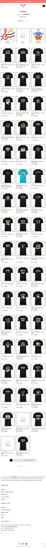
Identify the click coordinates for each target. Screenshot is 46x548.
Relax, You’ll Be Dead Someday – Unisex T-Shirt (38, 429)
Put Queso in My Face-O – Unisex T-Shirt (36, 405)
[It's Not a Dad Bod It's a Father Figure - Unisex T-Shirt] (23, 55)
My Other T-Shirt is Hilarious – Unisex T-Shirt (22, 234)
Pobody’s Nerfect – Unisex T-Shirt (22, 381)
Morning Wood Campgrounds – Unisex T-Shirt (37, 162)
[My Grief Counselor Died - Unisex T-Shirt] (8, 200)
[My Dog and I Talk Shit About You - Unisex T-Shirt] (23, 200)
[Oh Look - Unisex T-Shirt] (23, 298)
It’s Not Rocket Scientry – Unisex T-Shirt (8, 65)
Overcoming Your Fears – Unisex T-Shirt (6, 332)
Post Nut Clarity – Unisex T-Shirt (23, 404)
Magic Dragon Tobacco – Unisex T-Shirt (23, 138)
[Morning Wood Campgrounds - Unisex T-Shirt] (38, 152)
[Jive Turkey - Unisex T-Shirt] (8, 103)
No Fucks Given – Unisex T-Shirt (23, 258)
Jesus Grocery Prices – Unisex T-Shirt (37, 65)
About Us (3, 489)
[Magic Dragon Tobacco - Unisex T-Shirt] (23, 128)
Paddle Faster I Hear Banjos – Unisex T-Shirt (37, 308)
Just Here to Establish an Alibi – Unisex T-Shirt (22, 113)
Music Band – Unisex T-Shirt (37, 185)
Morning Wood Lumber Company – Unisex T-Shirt (6, 186)
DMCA (2, 515)
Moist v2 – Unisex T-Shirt (21, 161)
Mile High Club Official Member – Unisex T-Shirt (7, 138)
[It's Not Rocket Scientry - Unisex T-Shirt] (8, 55)
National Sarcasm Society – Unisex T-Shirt (37, 210)
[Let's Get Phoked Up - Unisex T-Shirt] (38, 103)
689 (29, 460)
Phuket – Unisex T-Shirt (36, 356)
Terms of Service (5, 497)
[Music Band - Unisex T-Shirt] (38, 176)
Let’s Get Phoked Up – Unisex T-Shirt (38, 113)
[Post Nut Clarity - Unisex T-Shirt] (23, 395)
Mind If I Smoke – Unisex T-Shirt (7, 161)
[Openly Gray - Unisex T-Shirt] (23, 322)
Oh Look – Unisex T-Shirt (21, 307)
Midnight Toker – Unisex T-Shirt (37, 137)
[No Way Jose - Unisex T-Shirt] (8, 274)
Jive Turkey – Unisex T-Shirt (7, 113)
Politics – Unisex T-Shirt (6, 404)
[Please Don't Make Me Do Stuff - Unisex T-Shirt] (23, 347)
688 (25, 460)
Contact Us (3, 507)
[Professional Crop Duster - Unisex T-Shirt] (8, 419)
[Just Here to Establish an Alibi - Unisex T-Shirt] (23, 103)
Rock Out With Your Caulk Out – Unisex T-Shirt (23, 453)
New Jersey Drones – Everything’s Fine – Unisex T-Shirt (7, 259)
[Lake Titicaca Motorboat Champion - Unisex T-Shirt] (38, 79)
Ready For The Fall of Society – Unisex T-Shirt (22, 429)
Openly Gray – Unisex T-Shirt (22, 332)
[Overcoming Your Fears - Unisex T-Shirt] (8, 322)
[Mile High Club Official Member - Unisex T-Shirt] (8, 128)
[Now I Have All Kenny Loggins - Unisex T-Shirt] (38, 274)
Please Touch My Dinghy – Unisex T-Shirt (6, 381)
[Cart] (44, 6)
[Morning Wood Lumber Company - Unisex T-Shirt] (8, 176)
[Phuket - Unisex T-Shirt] (38, 347)
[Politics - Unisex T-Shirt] (8, 395)
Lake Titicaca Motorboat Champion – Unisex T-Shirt (37, 89)
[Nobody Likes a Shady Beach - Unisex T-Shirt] (38, 249)
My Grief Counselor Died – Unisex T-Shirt (6, 210)
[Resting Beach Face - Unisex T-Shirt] (8, 443)
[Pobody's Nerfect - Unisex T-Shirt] (23, 371)
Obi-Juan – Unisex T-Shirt (6, 307)
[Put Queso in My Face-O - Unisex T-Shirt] (38, 395)
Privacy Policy (4, 494)
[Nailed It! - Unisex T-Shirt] (38, 224)
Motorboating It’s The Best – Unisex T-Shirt (22, 186)
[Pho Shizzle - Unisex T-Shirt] (8, 347)
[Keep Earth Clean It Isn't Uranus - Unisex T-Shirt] (23, 79)
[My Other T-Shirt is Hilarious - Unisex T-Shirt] (23, 224)
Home (19, 14)
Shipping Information (6, 510)
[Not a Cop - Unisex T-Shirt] (23, 274)
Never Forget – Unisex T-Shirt (7, 234)
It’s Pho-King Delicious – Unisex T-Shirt (8, 89)
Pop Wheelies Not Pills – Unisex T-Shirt (38, 381)
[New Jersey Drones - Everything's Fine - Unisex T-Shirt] (8, 249)
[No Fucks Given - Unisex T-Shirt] (23, 249)
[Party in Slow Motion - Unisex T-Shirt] (38, 322)
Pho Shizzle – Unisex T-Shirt (7, 356)
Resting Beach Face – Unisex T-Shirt (8, 453)
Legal (2, 517)
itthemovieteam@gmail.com (10, 526)
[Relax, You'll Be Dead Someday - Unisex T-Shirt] (38, 419)
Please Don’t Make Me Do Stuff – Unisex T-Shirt (22, 357)
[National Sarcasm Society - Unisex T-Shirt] (38, 200)
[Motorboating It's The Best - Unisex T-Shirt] (23, 176)
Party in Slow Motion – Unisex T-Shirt (38, 332)
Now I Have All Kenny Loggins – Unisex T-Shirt (38, 284)
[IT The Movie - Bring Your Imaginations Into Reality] (23, 6)
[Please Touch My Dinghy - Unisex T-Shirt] (8, 371)
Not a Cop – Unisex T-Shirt (21, 283)
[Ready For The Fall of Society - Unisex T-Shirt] (23, 419)
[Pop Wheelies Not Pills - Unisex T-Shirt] (38, 371)
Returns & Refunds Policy (7, 491)
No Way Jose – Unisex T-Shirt (7, 283)
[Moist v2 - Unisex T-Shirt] (23, 152)
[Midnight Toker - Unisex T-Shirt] (38, 128)
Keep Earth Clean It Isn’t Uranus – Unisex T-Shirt (23, 89)
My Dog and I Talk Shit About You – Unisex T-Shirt (22, 210)
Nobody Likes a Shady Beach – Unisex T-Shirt (38, 259)
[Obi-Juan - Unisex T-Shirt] (8, 298)
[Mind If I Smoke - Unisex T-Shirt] (8, 152)
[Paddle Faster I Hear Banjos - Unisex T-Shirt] (38, 298)
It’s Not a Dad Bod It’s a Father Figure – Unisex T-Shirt (22, 65)
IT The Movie (14, 477)
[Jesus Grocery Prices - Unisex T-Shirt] (38, 55)
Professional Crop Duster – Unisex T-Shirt (6, 429)
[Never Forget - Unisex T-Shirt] (8, 224)
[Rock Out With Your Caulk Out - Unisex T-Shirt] (23, 443)
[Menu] (2, 6)
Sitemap (3, 499)
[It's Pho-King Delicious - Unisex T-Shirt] (8, 79)
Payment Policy (4, 512)
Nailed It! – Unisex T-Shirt (36, 234)
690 (32, 460)
